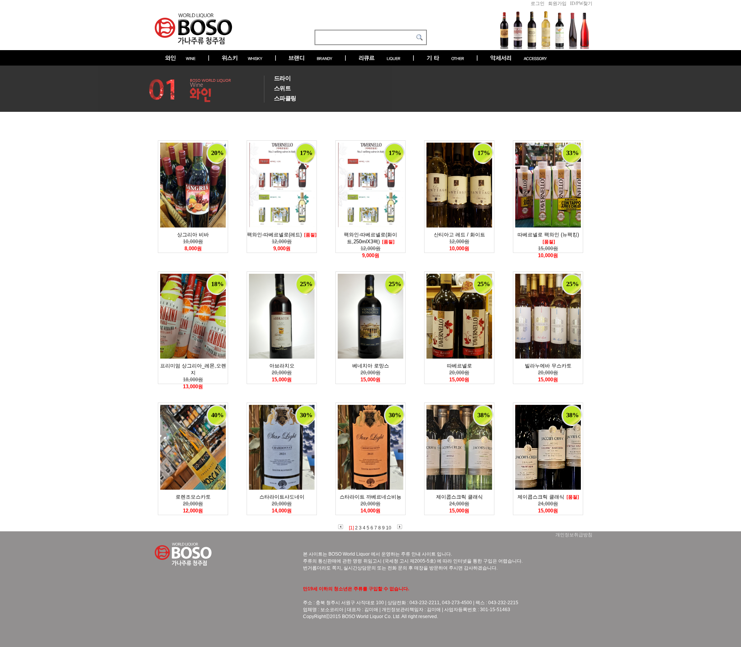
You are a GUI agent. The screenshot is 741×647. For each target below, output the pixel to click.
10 (388, 528)
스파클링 (285, 98)
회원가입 (557, 3)
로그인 (538, 3)
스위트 (282, 88)
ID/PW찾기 (581, 3)
